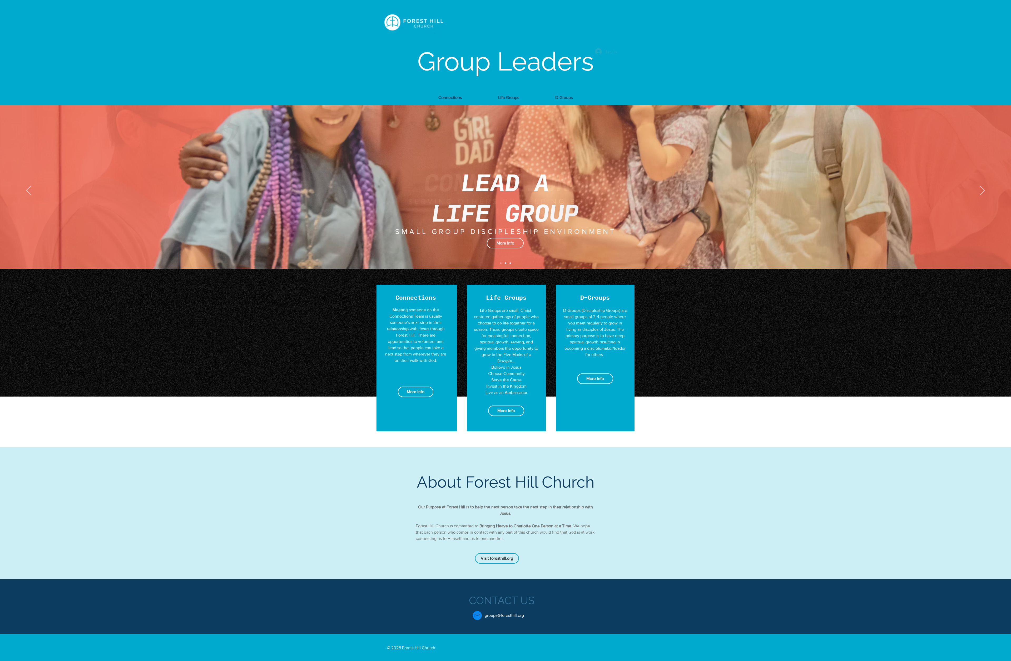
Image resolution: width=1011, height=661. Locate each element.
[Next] (982, 191)
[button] (450, 95)
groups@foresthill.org (504, 615)
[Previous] (28, 191)
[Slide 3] (510, 263)
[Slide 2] (505, 263)
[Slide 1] (501, 263)
